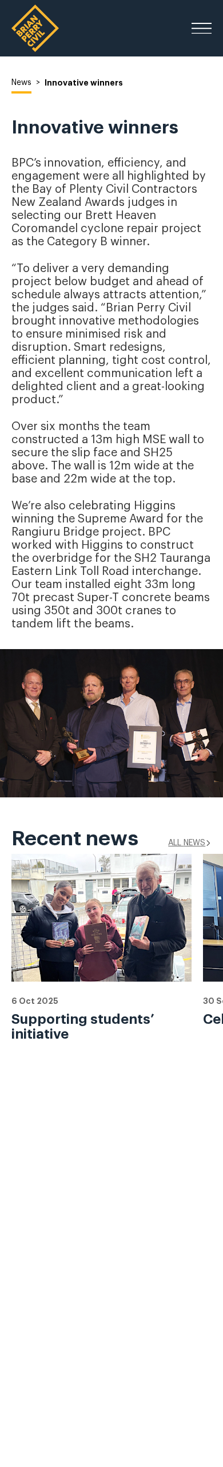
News (21, 83)
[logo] (35, 28)
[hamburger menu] (202, 28)
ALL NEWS (186, 843)
